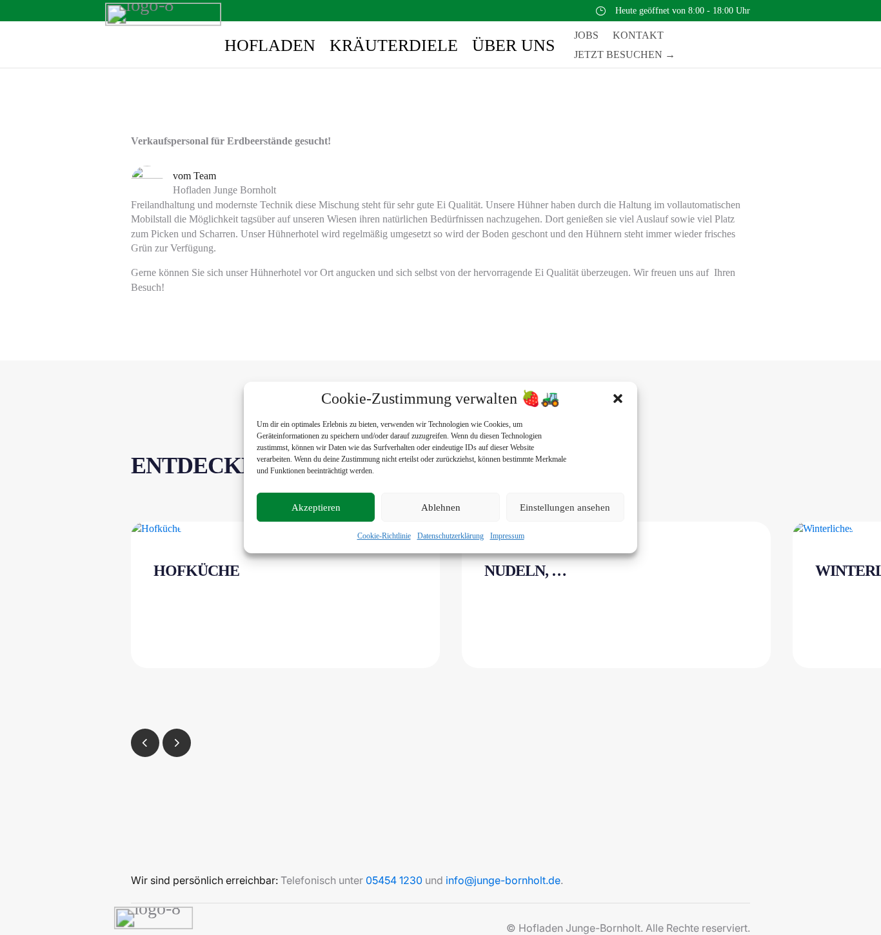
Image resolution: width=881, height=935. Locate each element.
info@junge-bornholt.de (503, 880)
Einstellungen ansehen (565, 507)
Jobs (586, 36)
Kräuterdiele (394, 48)
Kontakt (638, 36)
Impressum (507, 536)
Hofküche (196, 570)
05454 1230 (394, 880)
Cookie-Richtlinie (384, 536)
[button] (617, 398)
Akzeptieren (316, 507)
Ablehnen (440, 507)
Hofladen (269, 48)
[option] (285, 595)
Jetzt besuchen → (624, 55)
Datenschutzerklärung (450, 536)
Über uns (513, 48)
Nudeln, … (525, 570)
